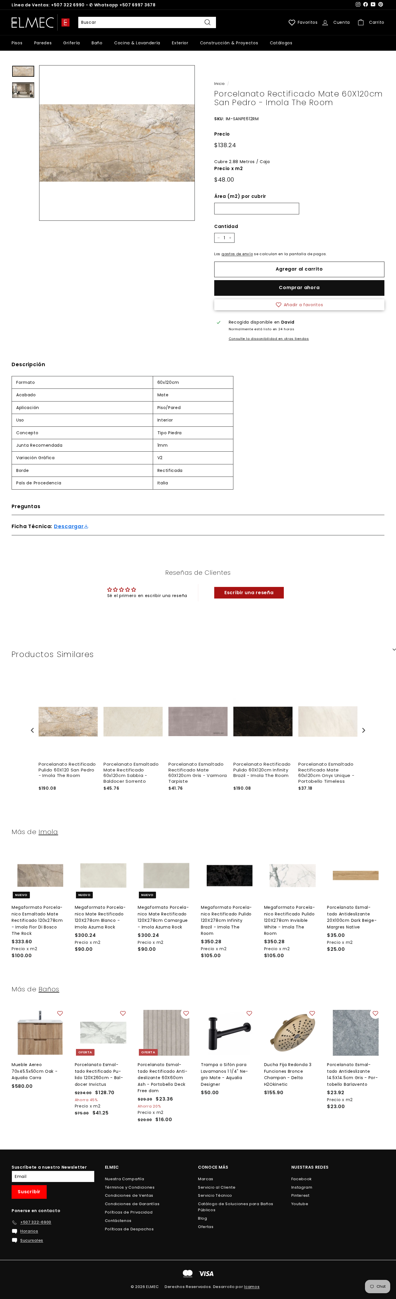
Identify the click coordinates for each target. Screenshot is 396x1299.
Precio (222, 134)
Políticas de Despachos (129, 1229)
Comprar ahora (299, 287)
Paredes (43, 43)
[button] (299, 304)
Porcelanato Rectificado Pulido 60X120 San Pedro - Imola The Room (67, 769)
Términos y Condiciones (130, 1187)
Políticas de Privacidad (129, 1212)
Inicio (219, 83)
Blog (202, 1218)
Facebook (301, 1179)
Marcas (205, 1179)
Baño (97, 43)
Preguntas (26, 506)
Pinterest (300, 1195)
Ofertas (206, 1226)
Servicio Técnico (215, 1195)
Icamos (251, 1286)
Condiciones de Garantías (132, 1204)
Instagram (302, 1187)
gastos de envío (237, 254)
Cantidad (226, 226)
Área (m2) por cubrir (240, 196)
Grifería (71, 43)
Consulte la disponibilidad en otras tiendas (269, 338)
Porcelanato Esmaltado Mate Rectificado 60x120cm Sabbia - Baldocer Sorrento (131, 772)
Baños (49, 989)
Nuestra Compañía (124, 1179)
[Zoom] (117, 142)
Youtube (299, 1204)
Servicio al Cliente (216, 1187)
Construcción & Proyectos (229, 43)
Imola (48, 831)
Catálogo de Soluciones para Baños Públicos (235, 1207)
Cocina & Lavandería (137, 43)
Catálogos (281, 43)
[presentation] (32, 730)
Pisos (17, 43)
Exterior (180, 43)
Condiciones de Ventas (129, 1195)
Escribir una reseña (248, 592)
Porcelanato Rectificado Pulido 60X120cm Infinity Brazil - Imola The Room (262, 769)
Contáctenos (118, 1220)
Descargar (69, 526)
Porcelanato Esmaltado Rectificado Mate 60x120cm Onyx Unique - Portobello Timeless (326, 772)
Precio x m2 (228, 168)
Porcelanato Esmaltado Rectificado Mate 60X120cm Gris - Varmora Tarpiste (197, 772)
